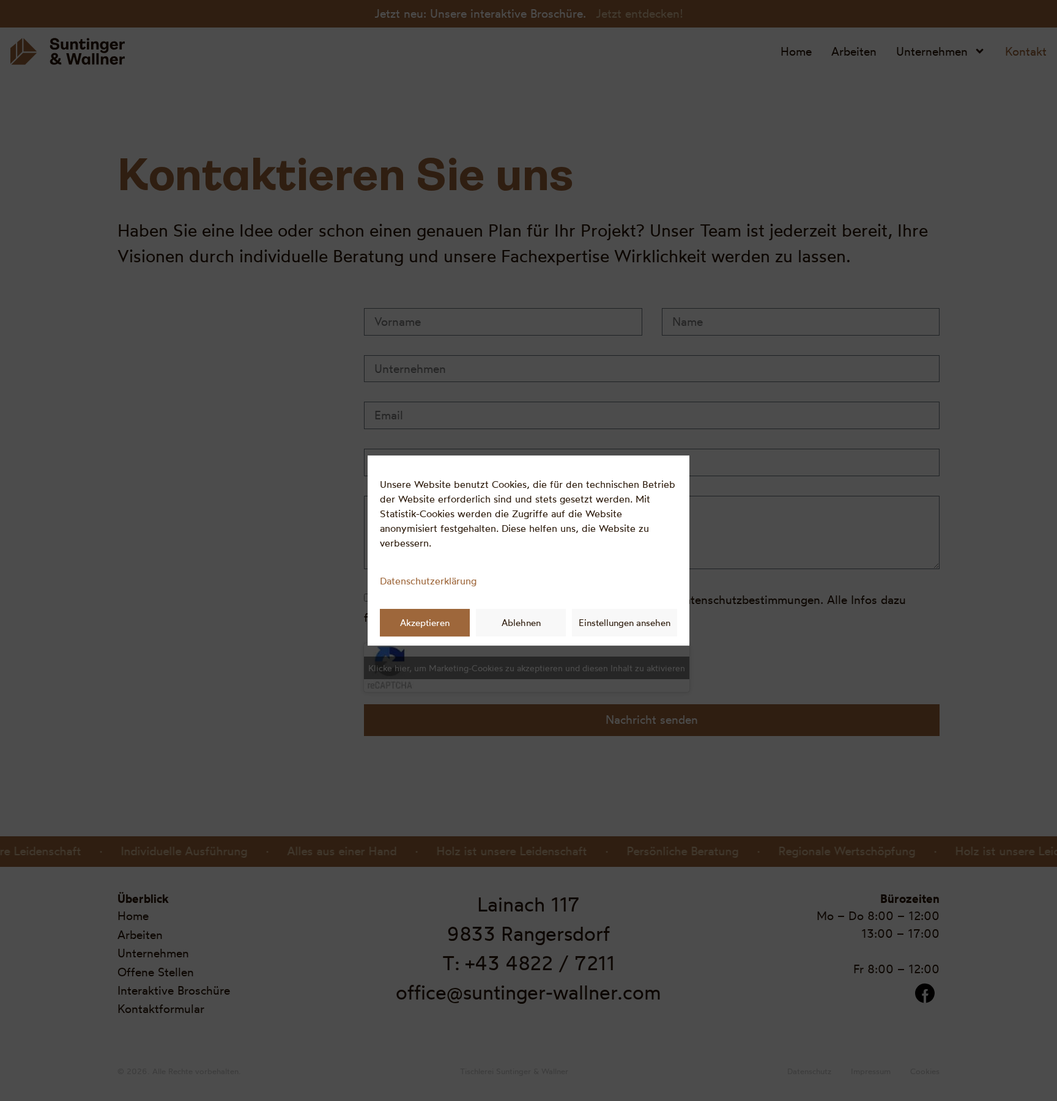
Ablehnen (521, 622)
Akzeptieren (425, 622)
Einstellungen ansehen (624, 622)
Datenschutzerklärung (428, 581)
